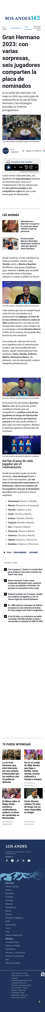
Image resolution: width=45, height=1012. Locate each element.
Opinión (8, 914)
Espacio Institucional (13, 935)
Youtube (29, 860)
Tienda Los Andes (12, 946)
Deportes (9, 904)
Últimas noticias (12, 886)
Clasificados (10, 949)
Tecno (7, 928)
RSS (7, 959)
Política (8, 890)
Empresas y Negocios (14, 918)
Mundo (8, 911)
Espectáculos (15, 28)
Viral (7, 932)
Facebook (6, 860)
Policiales (9, 900)
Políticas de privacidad (14, 956)
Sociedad (9, 897)
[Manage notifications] (39, 1002)
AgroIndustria (10, 925)
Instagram (12, 860)
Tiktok (17, 860)
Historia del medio (12, 963)
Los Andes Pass (11, 942)
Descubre (34, 552)
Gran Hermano (20, 552)
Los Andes (4, 28)
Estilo (7, 921)
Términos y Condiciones (15, 952)
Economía (9, 893)
